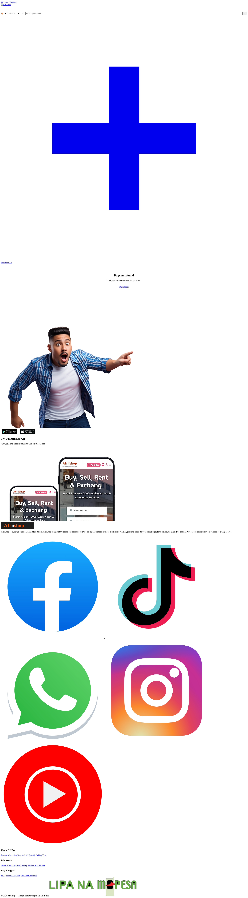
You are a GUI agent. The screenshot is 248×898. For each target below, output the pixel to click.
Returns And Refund (36, 865)
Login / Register (10, 2)
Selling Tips (41, 855)
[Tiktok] (156, 638)
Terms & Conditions (29, 875)
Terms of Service (8, 865)
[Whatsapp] (53, 741)
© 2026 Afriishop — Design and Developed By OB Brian (25, 896)
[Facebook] (53, 638)
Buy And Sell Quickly (26, 855)
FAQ (3, 875)
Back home (124, 287)
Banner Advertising (9, 855)
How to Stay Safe (13, 875)
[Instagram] (156, 741)
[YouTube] (52, 845)
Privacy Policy (21, 865)
